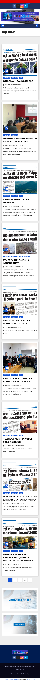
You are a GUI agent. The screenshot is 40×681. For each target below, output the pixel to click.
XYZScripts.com (31, 679)
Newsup (31, 666)
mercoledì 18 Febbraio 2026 (15, 267)
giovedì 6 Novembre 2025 (14, 385)
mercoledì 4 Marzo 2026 (14, 145)
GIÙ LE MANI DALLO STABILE (18, 81)
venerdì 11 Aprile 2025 (13, 564)
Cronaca (27, 256)
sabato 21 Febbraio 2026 (14, 206)
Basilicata (15, 77)
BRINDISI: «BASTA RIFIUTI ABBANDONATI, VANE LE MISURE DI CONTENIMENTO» (18, 557)
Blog (21, 77)
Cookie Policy (25, 674)
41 (25, 580)
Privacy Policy (15, 674)
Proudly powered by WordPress (14, 666)
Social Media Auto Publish (12, 679)
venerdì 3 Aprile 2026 (13, 85)
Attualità (7, 77)
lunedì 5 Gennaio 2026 (13, 327)
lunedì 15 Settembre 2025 (14, 446)
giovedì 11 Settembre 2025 (14, 503)
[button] (33, 26)
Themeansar (20, 669)
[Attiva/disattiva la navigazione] (19, 25)
